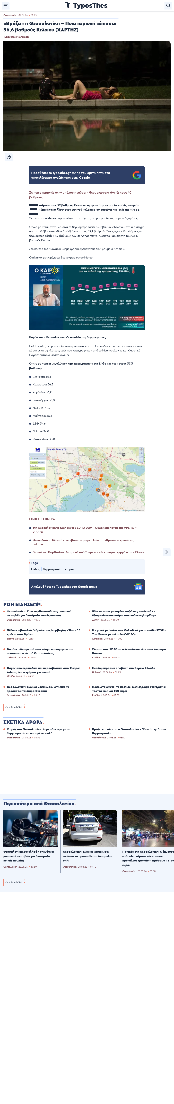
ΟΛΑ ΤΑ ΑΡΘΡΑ (13, 707)
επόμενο (167, 552)
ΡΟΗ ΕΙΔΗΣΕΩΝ (22, 604)
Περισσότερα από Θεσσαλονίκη (38, 803)
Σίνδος (35, 569)
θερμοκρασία (52, 569)
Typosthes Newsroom (16, 37)
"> (70, 175)
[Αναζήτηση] (168, 6)
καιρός (69, 569)
